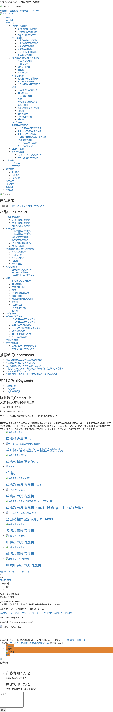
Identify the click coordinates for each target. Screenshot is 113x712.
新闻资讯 (10, 169)
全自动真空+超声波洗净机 (29, 131)
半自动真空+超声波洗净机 (29, 128)
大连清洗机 (11, 388)
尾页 (9, 580)
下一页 (3, 580)
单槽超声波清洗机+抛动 (24, 484)
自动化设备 (17, 122)
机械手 (21, 98)
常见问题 (16, 177)
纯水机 (21, 110)
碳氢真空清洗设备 (20, 125)
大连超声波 (11, 385)
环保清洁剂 (23, 63)
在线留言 (48, 613)
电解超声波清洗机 (20, 25)
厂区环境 (16, 166)
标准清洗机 (17, 37)
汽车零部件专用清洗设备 (29, 84)
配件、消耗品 (24, 66)
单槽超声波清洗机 (20, 496)
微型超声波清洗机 (26, 49)
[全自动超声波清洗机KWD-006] (21, 512)
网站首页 (4, 613)
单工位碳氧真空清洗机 (28, 142)
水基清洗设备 (18, 151)
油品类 (21, 69)
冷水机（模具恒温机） (28, 101)
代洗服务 (10, 183)
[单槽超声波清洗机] (15, 489)
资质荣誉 (10, 180)
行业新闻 (16, 174)
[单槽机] (10, 466)
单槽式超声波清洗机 (22, 461)
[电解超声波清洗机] (15, 535)
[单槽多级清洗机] (14, 431)
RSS (32, 10)
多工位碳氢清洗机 (26, 145)
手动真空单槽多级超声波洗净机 (32, 136)
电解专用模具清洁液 (27, 34)
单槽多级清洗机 (18, 438)
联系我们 (10, 186)
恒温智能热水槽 (25, 116)
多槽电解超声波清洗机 (28, 28)
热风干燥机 (23, 104)
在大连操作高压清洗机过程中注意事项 (23, 365)
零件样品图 (23, 72)
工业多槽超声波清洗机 (28, 43)
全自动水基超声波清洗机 (29, 157)
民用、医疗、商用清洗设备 (30, 154)
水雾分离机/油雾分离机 (28, 107)
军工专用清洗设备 (26, 81)
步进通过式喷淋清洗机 (28, 52)
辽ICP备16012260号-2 (75, 639)
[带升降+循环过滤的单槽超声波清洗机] (24, 443)
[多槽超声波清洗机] (15, 523)
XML (38, 10)
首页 (8, 16)
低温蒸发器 (23, 113)
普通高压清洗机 (25, 54)
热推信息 (4, 10)
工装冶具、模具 (25, 95)
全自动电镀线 (18, 148)
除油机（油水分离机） (28, 90)
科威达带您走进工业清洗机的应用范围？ (24, 359)
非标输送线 (23, 93)
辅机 (14, 87)
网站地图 (24, 10)
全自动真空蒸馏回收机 (28, 134)
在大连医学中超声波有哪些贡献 (20, 362)
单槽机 (11, 472)
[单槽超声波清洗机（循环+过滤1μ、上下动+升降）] (30, 500)
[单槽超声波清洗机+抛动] (18, 477)
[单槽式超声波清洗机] (16, 454)
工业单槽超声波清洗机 (28, 40)
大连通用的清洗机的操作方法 (19, 371)
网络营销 (10, 189)
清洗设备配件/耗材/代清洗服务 (26, 57)
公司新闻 (16, 172)
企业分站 (14, 10)
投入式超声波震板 (26, 46)
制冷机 (21, 119)
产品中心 (10, 22)
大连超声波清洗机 (14, 391)
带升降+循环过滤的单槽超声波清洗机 (35, 449)
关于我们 (10, 19)
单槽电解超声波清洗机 (28, 31)
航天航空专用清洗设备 (28, 78)
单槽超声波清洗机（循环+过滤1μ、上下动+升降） (45, 507)
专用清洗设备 (18, 75)
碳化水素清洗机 (25, 139)
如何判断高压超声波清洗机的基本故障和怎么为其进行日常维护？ (36, 368)
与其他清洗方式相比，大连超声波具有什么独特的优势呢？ (32, 374)
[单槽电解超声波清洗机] (17, 558)
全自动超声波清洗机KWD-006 (29, 519)
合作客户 (16, 163)
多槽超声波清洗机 (20, 530)
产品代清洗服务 (25, 60)
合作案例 (10, 160)
